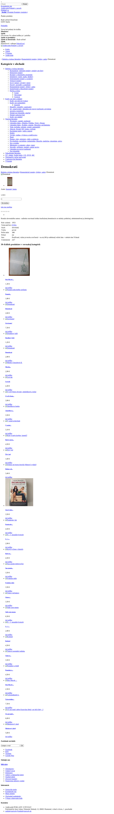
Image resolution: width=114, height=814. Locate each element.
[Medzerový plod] (12, 724)
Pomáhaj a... (9, 670)
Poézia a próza (15, 91)
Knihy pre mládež (16, 117)
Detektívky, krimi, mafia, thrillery (21, 77)
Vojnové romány (15, 81)
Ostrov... (8, 597)
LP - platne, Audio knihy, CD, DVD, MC (20, 155)
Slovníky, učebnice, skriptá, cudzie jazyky (24, 147)
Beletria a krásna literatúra (14, 69)
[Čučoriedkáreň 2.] (12, 695)
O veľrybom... (9, 396)
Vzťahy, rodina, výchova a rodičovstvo (23, 135)
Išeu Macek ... (9, 279)
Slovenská (17, 95)
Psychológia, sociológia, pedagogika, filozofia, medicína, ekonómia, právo (36, 141)
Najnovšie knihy (11, 790)
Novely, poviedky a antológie (20, 85)
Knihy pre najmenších (17, 103)
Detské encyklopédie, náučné (20, 113)
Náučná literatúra (11, 119)
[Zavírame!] (9, 319)
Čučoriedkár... (9, 699)
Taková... (8, 655)
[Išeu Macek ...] (19, 275)
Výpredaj (8, 53)
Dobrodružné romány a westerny (21, 79)
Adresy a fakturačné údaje (14, 775)
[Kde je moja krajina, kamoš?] (16, 435)
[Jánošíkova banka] (12, 406)
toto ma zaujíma (6, 207)
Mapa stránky (10, 794)
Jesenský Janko (11, 189)
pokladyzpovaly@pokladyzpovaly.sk (18, 811)
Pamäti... (8, 294)
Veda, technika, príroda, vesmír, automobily (25, 127)
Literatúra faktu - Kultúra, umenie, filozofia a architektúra (30, 125)
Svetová (17, 97)
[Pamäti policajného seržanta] (16, 290)
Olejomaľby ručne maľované (15, 157)
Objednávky (9, 769)
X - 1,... (7, 539)
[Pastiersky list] (11, 520)
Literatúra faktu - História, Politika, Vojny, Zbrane (27, 123)
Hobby (12, 133)
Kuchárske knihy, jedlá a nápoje (21, 131)
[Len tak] (8, 377)
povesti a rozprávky (17, 111)
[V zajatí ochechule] (12, 421)
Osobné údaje (10, 777)
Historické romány (16, 73)
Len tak (7, 381)
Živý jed (8, 454)
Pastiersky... (9, 524)
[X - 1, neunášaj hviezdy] (14, 535)
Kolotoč (7, 641)
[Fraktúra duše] (11, 578)
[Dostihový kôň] (11, 333)
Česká (16, 93)
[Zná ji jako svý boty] (19, 505)
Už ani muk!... (9, 714)
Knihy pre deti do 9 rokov (19, 101)
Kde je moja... (9, 440)
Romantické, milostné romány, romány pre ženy (26, 71)
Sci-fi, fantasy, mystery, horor (20, 83)
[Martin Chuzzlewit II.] (13, 363)
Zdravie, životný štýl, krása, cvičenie (23, 129)
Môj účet (4, 764)
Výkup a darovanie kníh (13, 798)
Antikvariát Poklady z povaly (11, 8)
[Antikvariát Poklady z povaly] (12, 46)
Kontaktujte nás (6, 6)
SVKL (14, 225)
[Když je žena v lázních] (14, 549)
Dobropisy (9, 773)
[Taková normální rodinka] (15, 651)
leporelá (17, 105)
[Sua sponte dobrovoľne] (14, 564)
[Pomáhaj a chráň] (12, 666)
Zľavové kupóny (11, 779)
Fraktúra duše (9, 583)
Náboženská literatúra (13, 153)
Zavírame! (8, 323)
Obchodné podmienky (13, 796)
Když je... (8, 553)
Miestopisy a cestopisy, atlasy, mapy (22, 145)
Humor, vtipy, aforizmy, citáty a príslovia (24, 139)
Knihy (7, 49)
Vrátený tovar (10, 771)
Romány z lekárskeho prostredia (21, 75)
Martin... (8, 367)
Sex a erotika (14, 143)
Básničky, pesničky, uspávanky (21, 107)
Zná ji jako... (9, 510)
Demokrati (8, 309)
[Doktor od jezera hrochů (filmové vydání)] (20, 465)
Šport (12, 137)
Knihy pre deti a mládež (13, 99)
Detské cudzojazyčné (17, 115)
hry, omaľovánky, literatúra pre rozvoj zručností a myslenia (30, 109)
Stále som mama (10, 612)
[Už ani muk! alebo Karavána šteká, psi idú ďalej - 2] (24, 709)
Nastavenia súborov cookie (14, 781)
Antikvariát (9, 55)
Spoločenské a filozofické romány (22, 89)
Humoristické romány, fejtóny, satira (22, 87)
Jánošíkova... (9, 410)
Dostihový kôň (9, 338)
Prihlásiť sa (5, 10)
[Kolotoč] (9, 637)
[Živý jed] (9, 450)
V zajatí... (8, 425)
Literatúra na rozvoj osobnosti (20, 149)
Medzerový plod (10, 728)
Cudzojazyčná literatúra (13, 159)
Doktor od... (9, 469)
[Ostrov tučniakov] (12, 593)
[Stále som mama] (12, 607)
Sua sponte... (9, 568)
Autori (7, 51)
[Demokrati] (9, 185)
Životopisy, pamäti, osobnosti (20, 121)
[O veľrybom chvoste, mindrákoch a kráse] (20, 392)
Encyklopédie (14, 151)
